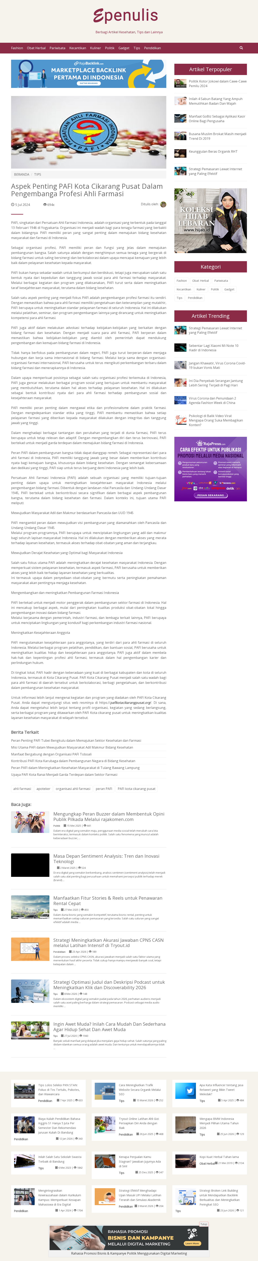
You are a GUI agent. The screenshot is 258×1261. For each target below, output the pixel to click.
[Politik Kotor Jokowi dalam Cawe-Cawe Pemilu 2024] (183, 83)
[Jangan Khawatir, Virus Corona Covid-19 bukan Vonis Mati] (183, 365)
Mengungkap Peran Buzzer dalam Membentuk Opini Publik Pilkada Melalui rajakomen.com (108, 816)
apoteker (43, 788)
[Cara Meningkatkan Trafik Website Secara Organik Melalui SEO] (109, 1092)
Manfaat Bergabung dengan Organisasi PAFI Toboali (51, 754)
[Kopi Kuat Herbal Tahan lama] (189, 1161)
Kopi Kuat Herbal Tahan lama (219, 1157)
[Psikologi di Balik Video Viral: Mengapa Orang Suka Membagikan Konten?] (183, 419)
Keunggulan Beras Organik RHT (213, 151)
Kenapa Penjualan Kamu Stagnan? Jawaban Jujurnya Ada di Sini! (140, 1161)
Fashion (17, 48)
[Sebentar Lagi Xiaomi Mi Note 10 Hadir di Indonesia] (183, 347)
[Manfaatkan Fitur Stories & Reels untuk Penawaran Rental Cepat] (30, 914)
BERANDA (21, 174)
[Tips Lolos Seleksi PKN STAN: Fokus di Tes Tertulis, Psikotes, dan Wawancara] (28, 1090)
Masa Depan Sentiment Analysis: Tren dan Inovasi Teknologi (106, 859)
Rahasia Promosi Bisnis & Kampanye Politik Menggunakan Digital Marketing (129, 1253)
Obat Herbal (36, 48)
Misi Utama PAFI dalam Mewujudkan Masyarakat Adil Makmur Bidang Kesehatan (72, 747)
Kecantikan (77, 48)
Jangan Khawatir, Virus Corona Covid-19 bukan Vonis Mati (217, 365)
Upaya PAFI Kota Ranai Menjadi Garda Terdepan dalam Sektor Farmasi (64, 774)
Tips (136, 48)
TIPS (37, 174)
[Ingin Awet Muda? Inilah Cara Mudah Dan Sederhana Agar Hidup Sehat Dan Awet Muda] (30, 1030)
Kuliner (95, 48)
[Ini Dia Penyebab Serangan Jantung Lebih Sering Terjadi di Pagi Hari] (183, 382)
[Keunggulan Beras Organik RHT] (183, 153)
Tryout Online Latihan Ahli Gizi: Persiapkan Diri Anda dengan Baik (139, 1123)
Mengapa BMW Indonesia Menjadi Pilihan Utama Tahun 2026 (219, 1123)
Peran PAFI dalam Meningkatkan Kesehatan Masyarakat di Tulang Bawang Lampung (75, 768)
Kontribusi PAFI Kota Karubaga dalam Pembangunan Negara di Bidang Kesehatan (73, 761)
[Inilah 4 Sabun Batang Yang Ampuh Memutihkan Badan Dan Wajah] (183, 100)
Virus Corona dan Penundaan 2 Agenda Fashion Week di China (212, 400)
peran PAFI (104, 788)
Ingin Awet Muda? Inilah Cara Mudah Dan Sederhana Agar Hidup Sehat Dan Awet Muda (109, 1027)
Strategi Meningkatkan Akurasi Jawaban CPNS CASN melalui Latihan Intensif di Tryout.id (108, 943)
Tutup (204, 1224)
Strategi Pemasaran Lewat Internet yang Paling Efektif (215, 171)
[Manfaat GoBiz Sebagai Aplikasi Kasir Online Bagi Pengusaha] (183, 118)
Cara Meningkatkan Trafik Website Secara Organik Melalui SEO (140, 1089)
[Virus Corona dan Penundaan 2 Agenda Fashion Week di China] (183, 400)
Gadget (124, 48)
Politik (109, 48)
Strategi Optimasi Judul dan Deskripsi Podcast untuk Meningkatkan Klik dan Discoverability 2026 (109, 985)
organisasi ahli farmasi (73, 788)
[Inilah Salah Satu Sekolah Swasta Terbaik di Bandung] (28, 1161)
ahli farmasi (22, 788)
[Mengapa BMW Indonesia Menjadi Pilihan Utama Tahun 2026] (189, 1130)
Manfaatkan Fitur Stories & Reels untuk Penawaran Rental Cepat (107, 900)
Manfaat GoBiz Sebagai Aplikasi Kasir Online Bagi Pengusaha (217, 118)
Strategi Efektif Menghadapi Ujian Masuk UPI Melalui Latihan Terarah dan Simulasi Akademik (140, 1195)
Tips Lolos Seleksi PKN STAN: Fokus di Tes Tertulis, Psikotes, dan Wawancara (59, 1089)
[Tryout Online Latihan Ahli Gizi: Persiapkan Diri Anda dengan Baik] (109, 1125)
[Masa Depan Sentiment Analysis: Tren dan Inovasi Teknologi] (30, 872)
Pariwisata (57, 48)
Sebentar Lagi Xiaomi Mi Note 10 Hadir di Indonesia (213, 348)
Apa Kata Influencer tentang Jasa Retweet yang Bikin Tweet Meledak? (221, 1089)
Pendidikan (152, 48)
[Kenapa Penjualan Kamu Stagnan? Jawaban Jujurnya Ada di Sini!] (109, 1161)
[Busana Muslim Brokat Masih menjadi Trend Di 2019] (183, 135)
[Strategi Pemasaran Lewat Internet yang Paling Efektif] (183, 171)
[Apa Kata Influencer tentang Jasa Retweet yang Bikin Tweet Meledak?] (189, 1090)
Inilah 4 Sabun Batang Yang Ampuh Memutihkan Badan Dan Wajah (215, 101)
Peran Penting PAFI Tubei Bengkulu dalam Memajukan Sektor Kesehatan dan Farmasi (76, 740)
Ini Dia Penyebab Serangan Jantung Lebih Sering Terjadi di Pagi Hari (216, 383)
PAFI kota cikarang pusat (136, 788)
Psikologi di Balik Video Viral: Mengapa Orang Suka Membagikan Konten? (216, 420)
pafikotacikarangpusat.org (130, 702)
